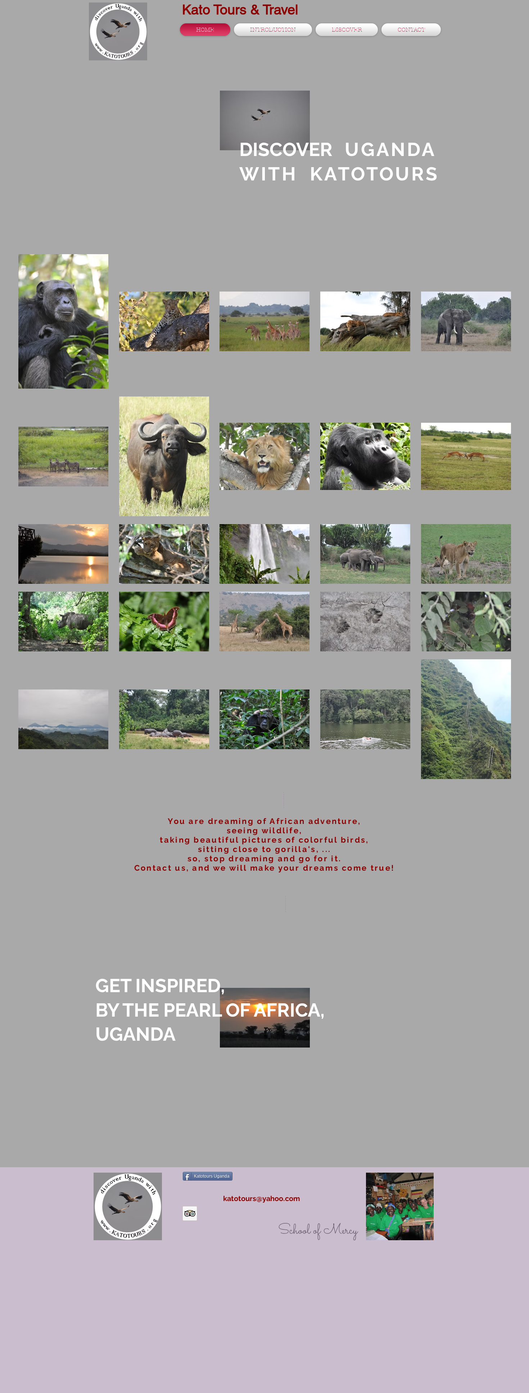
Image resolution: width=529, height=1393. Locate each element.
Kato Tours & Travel (240, 10)
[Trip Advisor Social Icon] (190, 1213)
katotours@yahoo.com (261, 1198)
